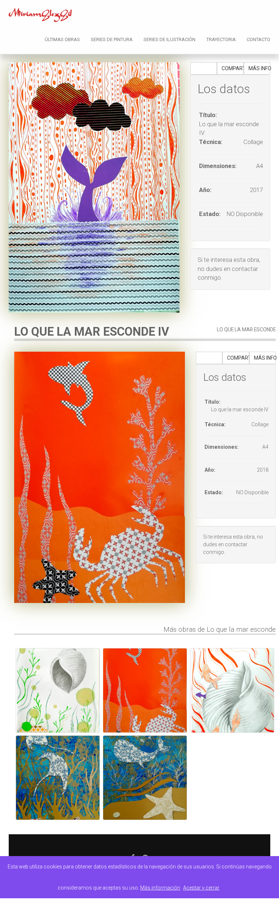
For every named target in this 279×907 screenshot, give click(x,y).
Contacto (258, 39)
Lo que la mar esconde (246, 329)
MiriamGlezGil (40, 15)
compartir (232, 68)
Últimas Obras (62, 39)
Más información (160, 888)
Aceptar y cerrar (201, 888)
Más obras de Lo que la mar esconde (219, 630)
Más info (259, 68)
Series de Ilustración (169, 39)
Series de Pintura (112, 39)
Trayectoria (221, 39)
